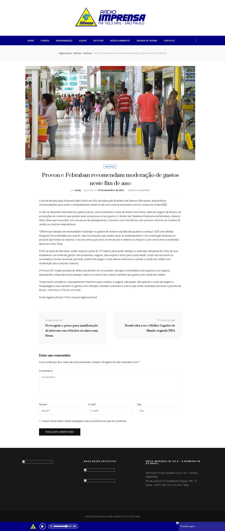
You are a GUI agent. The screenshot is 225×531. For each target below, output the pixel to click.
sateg (78, 190)
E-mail (92, 404)
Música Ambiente (120, 40)
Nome (43, 404)
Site (139, 404)
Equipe (83, 40)
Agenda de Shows (147, 40)
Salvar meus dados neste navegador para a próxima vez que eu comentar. (84, 421)
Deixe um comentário (139, 190)
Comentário (46, 371)
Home (31, 40)
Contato (169, 40)
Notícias (98, 40)
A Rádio (45, 40)
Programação (64, 40)
